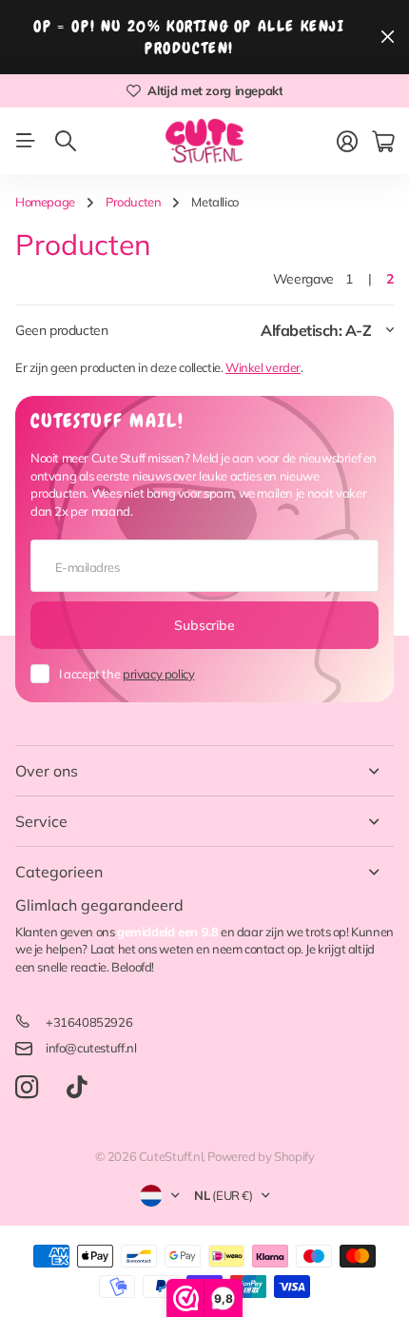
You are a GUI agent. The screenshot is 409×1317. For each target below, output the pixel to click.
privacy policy (159, 673)
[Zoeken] (65, 141)
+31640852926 (89, 1022)
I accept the (126, 673)
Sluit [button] (387, 37)
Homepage (45, 201)
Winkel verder (263, 367)
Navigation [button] (25, 141)
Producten (134, 201)
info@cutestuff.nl (91, 1047)
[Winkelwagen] (383, 142)
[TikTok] (77, 1087)
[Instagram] (26, 1088)
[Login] (347, 142)
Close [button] (204, 770)
